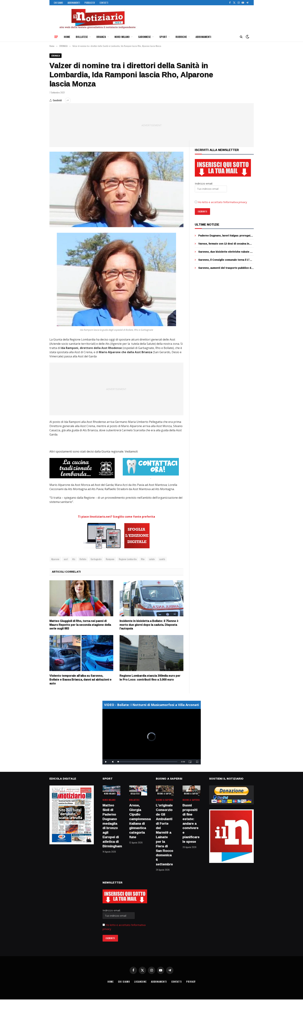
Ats (73, 559)
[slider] (147, 761)
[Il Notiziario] (97, 18)
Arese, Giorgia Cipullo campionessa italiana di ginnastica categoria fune (138, 821)
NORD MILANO (122, 37)
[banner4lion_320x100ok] (82, 468)
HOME (67, 37)
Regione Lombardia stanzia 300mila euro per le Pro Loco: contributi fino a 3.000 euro (150, 678)
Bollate (83, 559)
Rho (142, 559)
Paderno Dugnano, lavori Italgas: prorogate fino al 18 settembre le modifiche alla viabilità (225, 235)
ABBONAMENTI (74, 2)
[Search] (241, 37)
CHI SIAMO (58, 2)
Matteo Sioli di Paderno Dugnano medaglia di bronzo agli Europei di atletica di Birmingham (111, 825)
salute (152, 559)
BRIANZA (101, 37)
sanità (162, 559)
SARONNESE (144, 37)
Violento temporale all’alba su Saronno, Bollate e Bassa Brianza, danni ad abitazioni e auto (80, 679)
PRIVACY (191, 981)
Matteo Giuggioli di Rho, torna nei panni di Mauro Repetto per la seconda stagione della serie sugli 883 (80, 625)
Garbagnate (96, 559)
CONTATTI (104, 2)
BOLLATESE (82, 37)
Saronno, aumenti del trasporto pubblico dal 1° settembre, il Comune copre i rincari (225, 268)
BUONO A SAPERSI (165, 793)
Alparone (55, 559)
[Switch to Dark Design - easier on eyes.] (247, 37)
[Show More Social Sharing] (68, 100)
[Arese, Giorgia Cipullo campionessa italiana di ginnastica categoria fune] (138, 790)
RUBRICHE (181, 37)
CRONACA (55, 55)
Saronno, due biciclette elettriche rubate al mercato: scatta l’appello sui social (225, 251)
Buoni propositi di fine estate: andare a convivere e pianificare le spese (191, 823)
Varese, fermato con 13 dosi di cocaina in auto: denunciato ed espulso (223, 243)
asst (66, 559)
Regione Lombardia (128, 559)
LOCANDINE (140, 981)
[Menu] (56, 37)
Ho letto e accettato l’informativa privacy (222, 202)
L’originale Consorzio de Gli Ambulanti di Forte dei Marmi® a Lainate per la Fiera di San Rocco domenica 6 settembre (164, 835)
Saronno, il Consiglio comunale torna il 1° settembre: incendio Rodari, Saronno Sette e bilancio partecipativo (225, 260)
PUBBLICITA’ (90, 2)
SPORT (163, 37)
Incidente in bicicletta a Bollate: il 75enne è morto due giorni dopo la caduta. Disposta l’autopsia (149, 625)
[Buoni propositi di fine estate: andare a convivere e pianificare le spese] (191, 790)
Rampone (110, 559)
